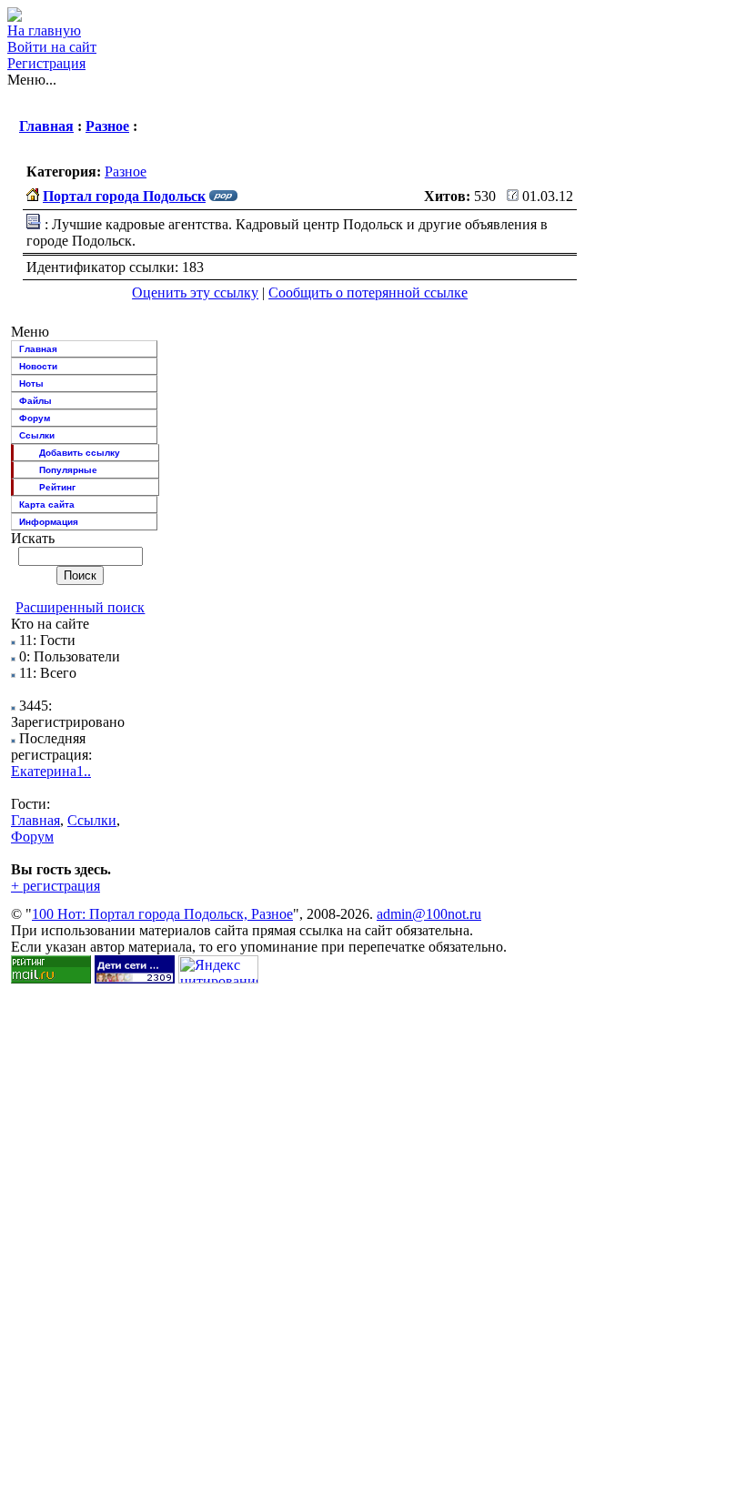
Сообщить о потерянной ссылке (368, 292)
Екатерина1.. (51, 771)
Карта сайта (47, 504)
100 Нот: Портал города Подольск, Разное (162, 914)
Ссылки (37, 435)
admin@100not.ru (429, 914)
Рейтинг (57, 487)
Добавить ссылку (79, 453)
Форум (34, 418)
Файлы (35, 401)
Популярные (68, 470)
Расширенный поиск (80, 607)
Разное (107, 126)
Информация (48, 522)
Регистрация (46, 63)
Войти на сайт (51, 47)
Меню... (31, 79)
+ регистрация (55, 885)
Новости (38, 366)
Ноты (31, 383)
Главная (46, 126)
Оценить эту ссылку (195, 292)
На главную (44, 30)
